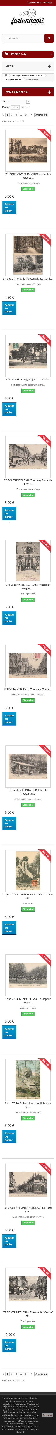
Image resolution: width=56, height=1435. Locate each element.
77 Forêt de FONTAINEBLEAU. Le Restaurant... (28, 792)
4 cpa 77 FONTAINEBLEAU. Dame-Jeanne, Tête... (28, 896)
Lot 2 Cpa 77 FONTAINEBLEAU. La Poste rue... (28, 1209)
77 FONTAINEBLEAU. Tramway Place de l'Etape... (28, 482)
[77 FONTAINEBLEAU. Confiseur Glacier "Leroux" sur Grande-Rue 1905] (28, 665)
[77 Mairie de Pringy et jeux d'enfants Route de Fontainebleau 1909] (28, 355)
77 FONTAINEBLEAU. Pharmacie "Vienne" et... (28, 1314)
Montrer (6, 107)
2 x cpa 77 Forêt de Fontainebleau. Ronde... (28, 278)
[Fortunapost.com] (28, 17)
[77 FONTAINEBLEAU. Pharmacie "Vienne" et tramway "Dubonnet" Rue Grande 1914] (28, 1288)
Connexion (47, 3)
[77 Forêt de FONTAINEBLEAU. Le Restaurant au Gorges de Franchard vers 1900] (28, 766)
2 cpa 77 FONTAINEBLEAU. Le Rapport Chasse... (28, 1001)
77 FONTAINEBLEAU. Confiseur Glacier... (28, 689)
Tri (3, 101)
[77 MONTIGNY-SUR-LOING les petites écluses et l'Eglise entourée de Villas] (28, 150)
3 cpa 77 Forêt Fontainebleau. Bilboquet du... (28, 1105)
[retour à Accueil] (6, 75)
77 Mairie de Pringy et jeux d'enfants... (28, 379)
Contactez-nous (34, 3)
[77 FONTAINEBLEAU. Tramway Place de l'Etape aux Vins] (28, 456)
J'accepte (47, 1415)
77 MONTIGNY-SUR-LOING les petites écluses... (28, 176)
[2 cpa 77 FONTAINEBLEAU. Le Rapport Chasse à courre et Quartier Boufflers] (28, 975)
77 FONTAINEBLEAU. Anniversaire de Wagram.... (28, 586)
